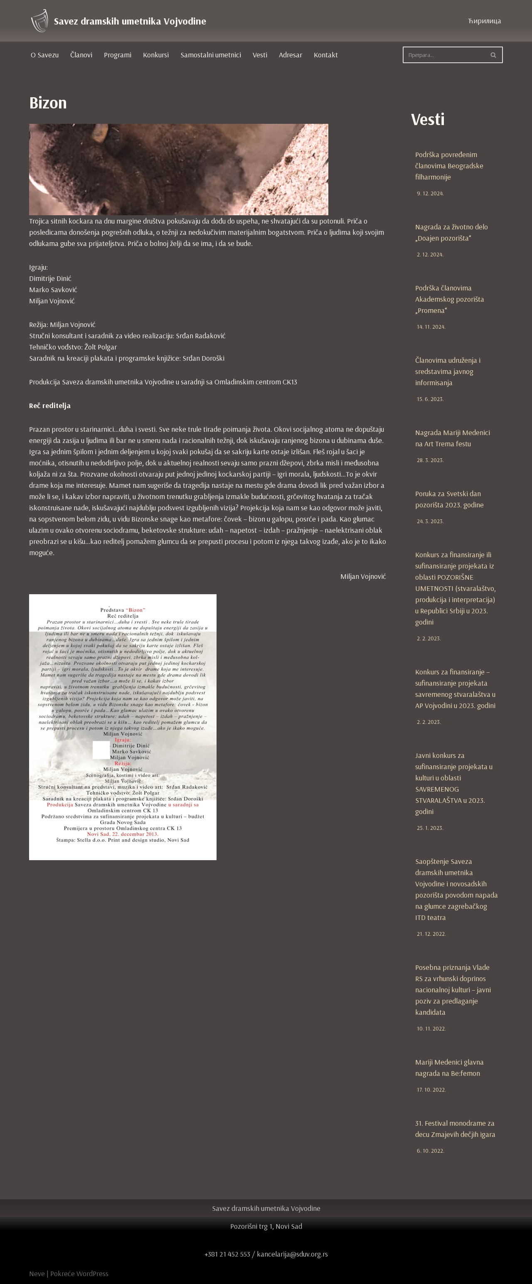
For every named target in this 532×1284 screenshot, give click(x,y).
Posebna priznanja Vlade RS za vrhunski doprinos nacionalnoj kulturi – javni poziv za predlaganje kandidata (453, 989)
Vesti (260, 54)
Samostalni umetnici (210, 54)
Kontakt (326, 54)
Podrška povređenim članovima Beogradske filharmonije (449, 166)
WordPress (92, 1273)
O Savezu (45, 54)
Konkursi (156, 54)
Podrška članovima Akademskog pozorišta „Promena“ (449, 299)
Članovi (81, 54)
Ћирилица (484, 20)
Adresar (290, 54)
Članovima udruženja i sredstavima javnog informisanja (447, 371)
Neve (37, 1273)
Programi (117, 54)
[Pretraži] (493, 55)
